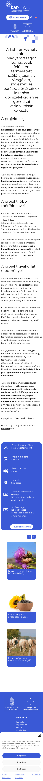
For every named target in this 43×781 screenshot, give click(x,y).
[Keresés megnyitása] (31, 17)
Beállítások (21, 769)
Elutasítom (21, 762)
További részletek (22, 527)
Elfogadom (21, 756)
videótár (5, 428)
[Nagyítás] (35, 38)
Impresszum (36, 775)
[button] (39, 735)
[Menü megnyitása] (34, 6)
